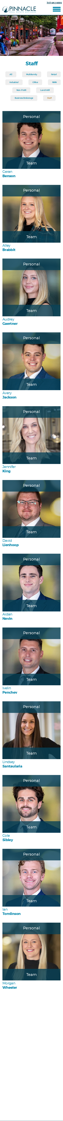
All (11, 74)
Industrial (14, 82)
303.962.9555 (54, 2)
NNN (54, 82)
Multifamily (31, 74)
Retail (54, 74)
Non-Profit (21, 90)
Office (35, 82)
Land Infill (45, 90)
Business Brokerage (24, 98)
